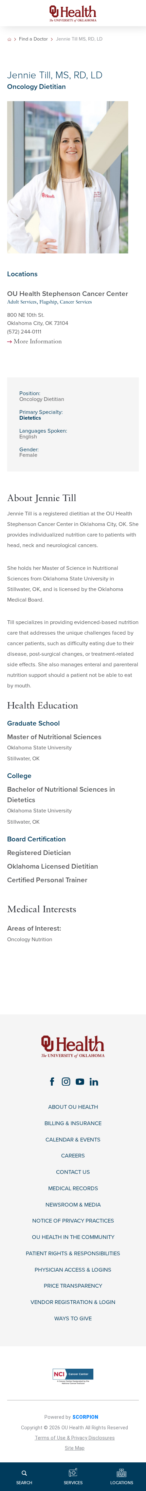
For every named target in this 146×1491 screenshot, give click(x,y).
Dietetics (30, 418)
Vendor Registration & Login (73, 1302)
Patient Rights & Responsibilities (73, 1254)
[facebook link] (52, 1082)
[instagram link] (66, 1082)
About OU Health (73, 1107)
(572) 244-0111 (24, 331)
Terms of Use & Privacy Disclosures (75, 1438)
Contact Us (73, 1172)
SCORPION (85, 1417)
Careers (73, 1156)
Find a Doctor (33, 39)
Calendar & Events (73, 1140)
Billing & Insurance (73, 1123)
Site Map (75, 1448)
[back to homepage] (9, 39)
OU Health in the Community (73, 1237)
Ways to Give (73, 1319)
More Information (38, 342)
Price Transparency (73, 1286)
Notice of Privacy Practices (73, 1221)
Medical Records (73, 1188)
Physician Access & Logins (73, 1270)
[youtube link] (80, 1082)
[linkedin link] (94, 1082)
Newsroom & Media (73, 1205)
